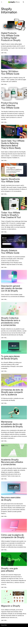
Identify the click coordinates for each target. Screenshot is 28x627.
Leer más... (4, 52)
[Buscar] (23, 2)
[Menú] (1, 2)
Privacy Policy (4, 624)
